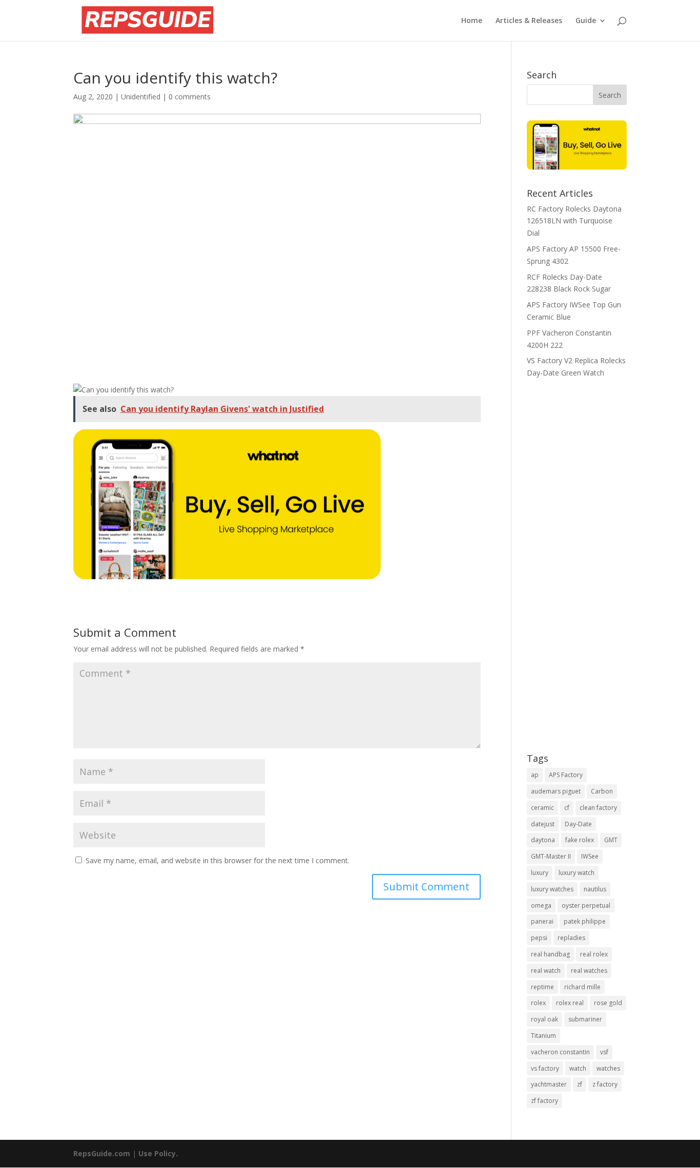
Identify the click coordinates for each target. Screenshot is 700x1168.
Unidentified (140, 96)
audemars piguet (556, 791)
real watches (589, 970)
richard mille (582, 987)
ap (535, 774)
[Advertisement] (577, 572)
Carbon (602, 791)
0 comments (190, 96)
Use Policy (157, 1153)
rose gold (608, 1002)
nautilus (595, 889)
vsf (604, 1052)
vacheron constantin (560, 1052)
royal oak (544, 1019)
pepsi (539, 937)
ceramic (542, 807)
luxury (539, 872)
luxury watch (576, 872)
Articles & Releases (529, 21)
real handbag (550, 954)
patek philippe (585, 921)
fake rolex (579, 840)
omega (541, 905)
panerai (542, 921)
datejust (542, 824)
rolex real (570, 1002)
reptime (542, 987)
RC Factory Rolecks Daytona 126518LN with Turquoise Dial (574, 221)
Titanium (543, 1035)
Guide (585, 21)
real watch (546, 970)
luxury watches (552, 889)
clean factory (598, 807)
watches (608, 1068)
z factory (604, 1084)
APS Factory (566, 774)
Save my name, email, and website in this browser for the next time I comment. (217, 860)
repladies (571, 937)
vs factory (545, 1068)
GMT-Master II (551, 856)
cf (566, 807)
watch (577, 1068)
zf (579, 1084)
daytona (543, 840)
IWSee (590, 856)
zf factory (544, 1100)
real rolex (594, 954)
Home (471, 21)
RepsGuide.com (101, 1153)
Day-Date (578, 824)
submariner (585, 1019)
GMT (610, 840)
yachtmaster (549, 1084)
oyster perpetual (586, 905)
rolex (538, 1002)
